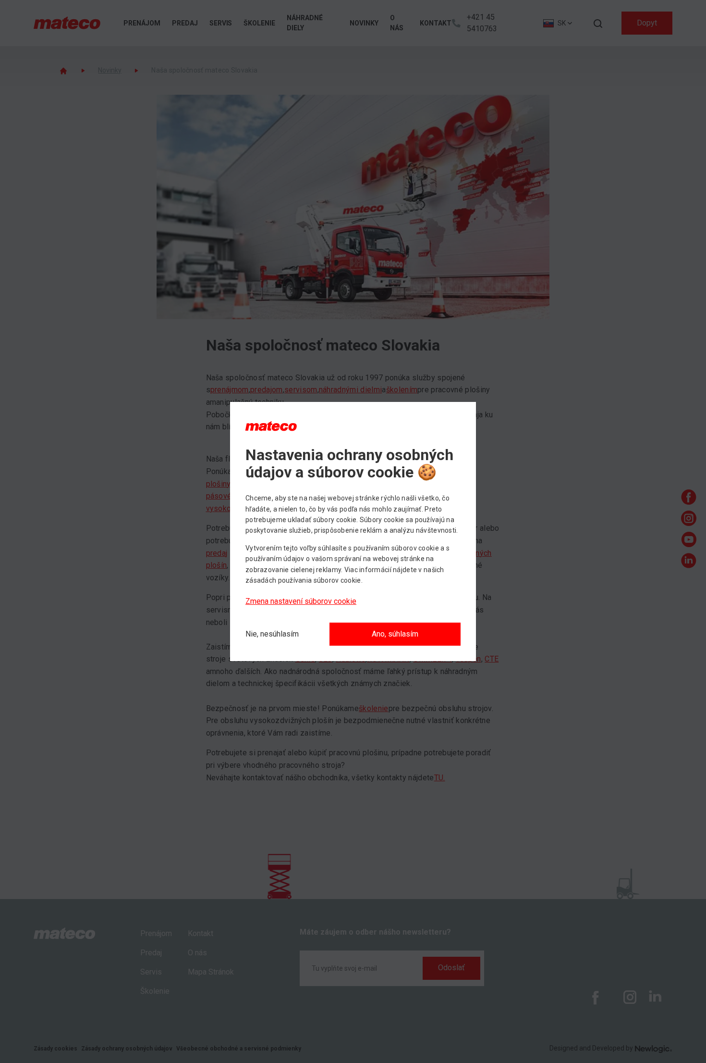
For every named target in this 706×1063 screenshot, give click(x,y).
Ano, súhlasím (395, 633)
